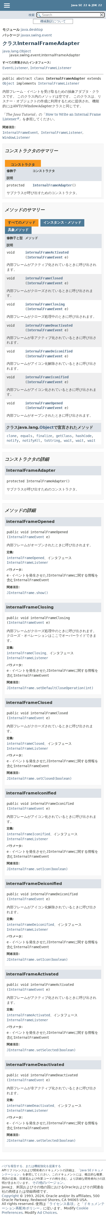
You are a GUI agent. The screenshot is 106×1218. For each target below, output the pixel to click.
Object (8, 83)
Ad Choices (47, 1213)
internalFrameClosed (44, 278)
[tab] (21, 223)
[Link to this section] (61, 150)
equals (26, 436)
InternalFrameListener (50, 68)
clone (12, 436)
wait (68, 440)
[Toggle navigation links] (6, 5)
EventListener (15, 68)
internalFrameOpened (44, 403)
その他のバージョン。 (49, 1183)
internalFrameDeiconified (48, 351)
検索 (32, 15)
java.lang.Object (16, 51)
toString (52, 440)
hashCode (83, 436)
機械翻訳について (53, 21)
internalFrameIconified (47, 377)
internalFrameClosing (45, 304)
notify (12, 440)
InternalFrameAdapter (52, 185)
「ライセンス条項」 (61, 1204)
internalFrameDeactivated (48, 325)
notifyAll (31, 440)
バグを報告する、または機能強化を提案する (31, 1166)
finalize (44, 436)
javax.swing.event (36, 35)
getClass (64, 436)
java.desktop (32, 29)
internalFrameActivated (47, 252)
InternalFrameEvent (45, 257)
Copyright (10, 1196)
